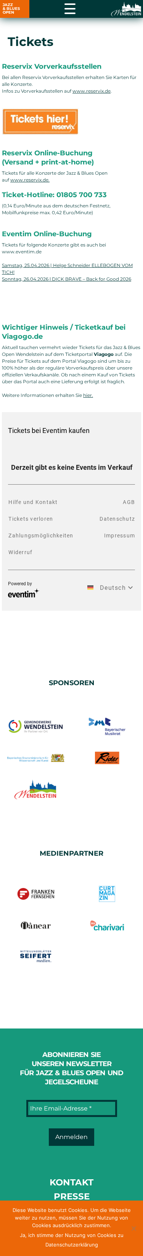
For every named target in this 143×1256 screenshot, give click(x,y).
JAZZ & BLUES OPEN (11, 8)
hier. (88, 395)
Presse (72, 1196)
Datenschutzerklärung (71, 1245)
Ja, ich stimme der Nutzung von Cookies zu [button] (72, 1235)
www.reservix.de (91, 91)
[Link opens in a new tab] (127, 9)
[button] (133, 1228)
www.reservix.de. (30, 180)
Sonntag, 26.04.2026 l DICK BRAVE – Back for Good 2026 (66, 279)
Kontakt (71, 1182)
